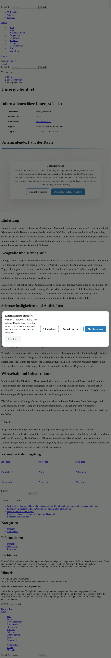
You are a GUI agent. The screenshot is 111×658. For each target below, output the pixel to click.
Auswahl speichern (71, 329)
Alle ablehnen (49, 329)
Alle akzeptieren (95, 329)
